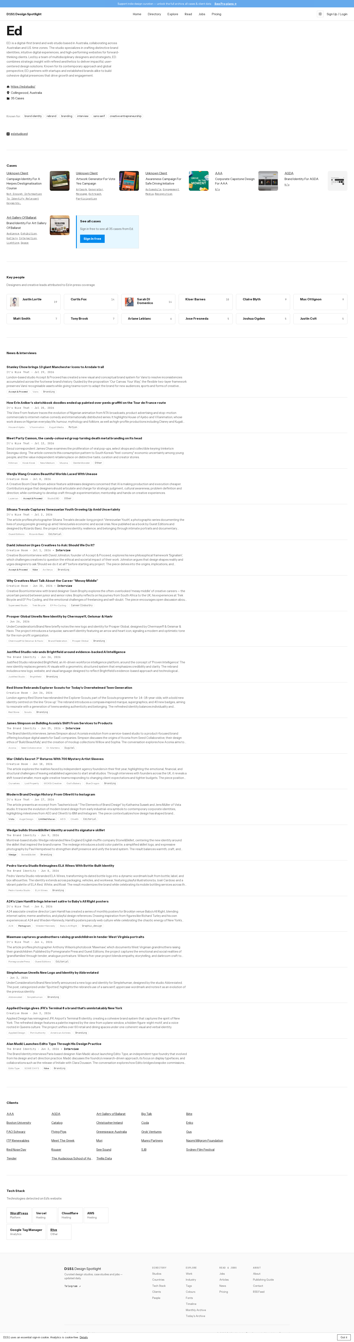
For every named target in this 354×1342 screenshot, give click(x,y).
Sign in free (92, 239)
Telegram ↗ (72, 1286)
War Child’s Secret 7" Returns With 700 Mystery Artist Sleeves (55, 759)
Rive (53, 1230)
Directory (154, 14)
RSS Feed (258, 1291)
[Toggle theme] (320, 14)
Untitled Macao (46, 819)
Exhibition (29, 233)
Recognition (164, 194)
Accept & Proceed (18, 391)
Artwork (81, 189)
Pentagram (24, 925)
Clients (156, 1291)
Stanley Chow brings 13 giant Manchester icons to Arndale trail (55, 367)
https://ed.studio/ (23, 86)
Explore (173, 14)
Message (81, 194)
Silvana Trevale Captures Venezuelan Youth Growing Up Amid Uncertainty (63, 509)
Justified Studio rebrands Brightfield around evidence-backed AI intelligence (66, 652)
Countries (158, 1279)
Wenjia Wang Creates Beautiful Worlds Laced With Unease (52, 474)
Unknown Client (17, 173)
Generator (95, 189)
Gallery (12, 238)
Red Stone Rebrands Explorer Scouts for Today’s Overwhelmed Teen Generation (69, 688)
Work (189, 1273)
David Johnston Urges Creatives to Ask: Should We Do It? (51, 545)
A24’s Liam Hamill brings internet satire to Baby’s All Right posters (58, 901)
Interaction (28, 238)
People (156, 1298)
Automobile (153, 189)
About (256, 1273)
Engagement (171, 189)
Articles (224, 1279)
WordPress (19, 1213)
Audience (13, 233)
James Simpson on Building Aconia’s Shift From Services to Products (59, 723)
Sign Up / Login (337, 14)
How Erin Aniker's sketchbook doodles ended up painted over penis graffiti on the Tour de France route (86, 403)
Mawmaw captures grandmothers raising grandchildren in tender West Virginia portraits (75, 937)
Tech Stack (159, 1285)
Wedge (12, 854)
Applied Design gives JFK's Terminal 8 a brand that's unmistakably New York (64, 1008)
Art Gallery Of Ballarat (21, 217)
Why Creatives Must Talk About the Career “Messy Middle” (52, 581)
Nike (35, 569)
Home (137, 14)
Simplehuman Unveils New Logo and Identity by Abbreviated (53, 973)
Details (84, 1337)
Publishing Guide (263, 1279)
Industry (191, 1279)
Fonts (189, 1298)
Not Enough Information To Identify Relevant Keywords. (24, 198)
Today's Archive (195, 1316)
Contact (258, 1285)
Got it (344, 1337)
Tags (189, 1285)
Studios (156, 1273)
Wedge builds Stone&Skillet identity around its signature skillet (56, 830)
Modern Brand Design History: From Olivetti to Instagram (51, 794)
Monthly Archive (196, 1310)
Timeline (191, 1303)
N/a (217, 189)
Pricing (216, 14)
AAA (218, 173)
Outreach (94, 194)
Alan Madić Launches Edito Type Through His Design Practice (54, 1044)
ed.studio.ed (19, 134)
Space (25, 243)
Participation (86, 198)
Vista (11, 819)
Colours (190, 1291)
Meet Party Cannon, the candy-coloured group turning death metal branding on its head (74, 438)
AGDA (289, 173)
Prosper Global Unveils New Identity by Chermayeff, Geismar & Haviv (59, 616)
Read (188, 14)
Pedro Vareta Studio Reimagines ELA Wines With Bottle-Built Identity (60, 866)
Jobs (202, 14)
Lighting (13, 243)
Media (149, 194)
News (222, 1285)
